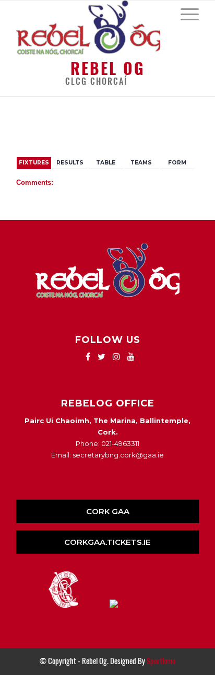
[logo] (89, 28)
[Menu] (184, 14)
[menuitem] (184, 14)
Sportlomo (161, 661)
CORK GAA (107, 511)
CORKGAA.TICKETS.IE (107, 542)
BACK (182, 128)
